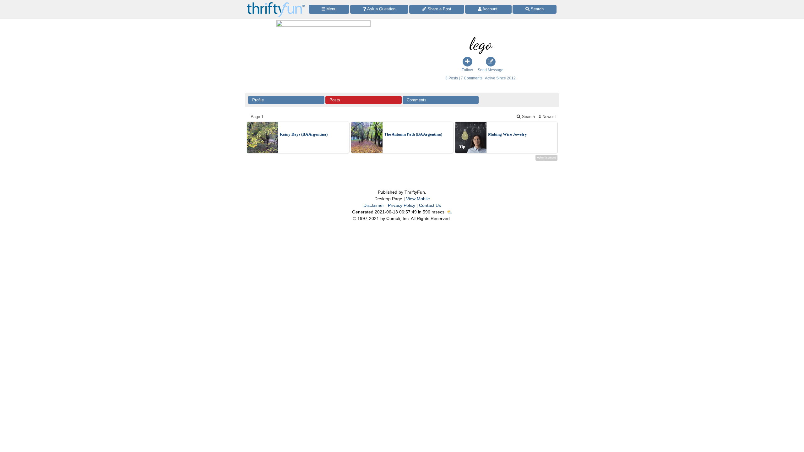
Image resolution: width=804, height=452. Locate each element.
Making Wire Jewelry (507, 134)
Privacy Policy (401, 205)
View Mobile (418, 198)
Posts (334, 100)
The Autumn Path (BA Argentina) (413, 134)
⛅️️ (449, 211)
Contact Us (430, 205)
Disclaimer (373, 205)
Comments (416, 100)
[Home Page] (276, 3)
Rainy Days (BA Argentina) (304, 134)
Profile (258, 100)
